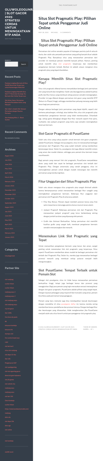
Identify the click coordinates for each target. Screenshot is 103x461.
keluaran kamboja (11, 325)
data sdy (8, 417)
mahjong (8, 413)
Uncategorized (10, 256)
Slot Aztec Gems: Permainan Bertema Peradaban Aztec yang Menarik (15, 102)
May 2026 (8, 168)
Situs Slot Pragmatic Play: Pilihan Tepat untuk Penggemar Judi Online (67, 23)
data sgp (8, 425)
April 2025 (8, 224)
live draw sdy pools (11, 317)
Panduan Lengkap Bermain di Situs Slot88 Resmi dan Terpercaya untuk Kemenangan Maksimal (16, 85)
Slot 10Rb (8, 313)
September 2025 (10, 203)
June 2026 (8, 164)
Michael (54, 32)
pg (6, 321)
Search (8, 60)
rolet (6, 342)
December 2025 (10, 190)
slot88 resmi (9, 452)
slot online (8, 430)
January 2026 (9, 186)
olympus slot (9, 334)
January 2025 (9, 237)
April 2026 (8, 173)
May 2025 (8, 220)
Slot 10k (7, 359)
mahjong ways (9, 388)
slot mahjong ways (11, 300)
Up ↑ (92, 329)
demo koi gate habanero (13, 375)
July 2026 (8, 160)
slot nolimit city (10, 384)
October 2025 (9, 198)
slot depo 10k (9, 421)
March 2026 (9, 177)
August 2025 (9, 207)
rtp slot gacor (9, 309)
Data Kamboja (9, 400)
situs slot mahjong (11, 350)
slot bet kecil (9, 346)
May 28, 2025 (44, 32)
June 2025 (8, 216)
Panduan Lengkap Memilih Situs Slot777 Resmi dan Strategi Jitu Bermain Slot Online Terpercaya (15, 94)
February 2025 (10, 233)
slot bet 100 (9, 396)
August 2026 (9, 156)
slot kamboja (9, 441)
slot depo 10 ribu (10, 355)
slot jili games (9, 379)
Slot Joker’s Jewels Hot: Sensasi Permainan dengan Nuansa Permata (15, 111)
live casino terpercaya (12, 338)
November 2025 (10, 194)
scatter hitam (9, 284)
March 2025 (9, 228)
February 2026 (10, 181)
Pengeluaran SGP (10, 363)
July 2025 (8, 211)
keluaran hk (9, 329)
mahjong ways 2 (10, 292)
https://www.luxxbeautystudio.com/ (17, 409)
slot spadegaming (10, 367)
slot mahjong (9, 279)
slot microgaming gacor (12, 371)
